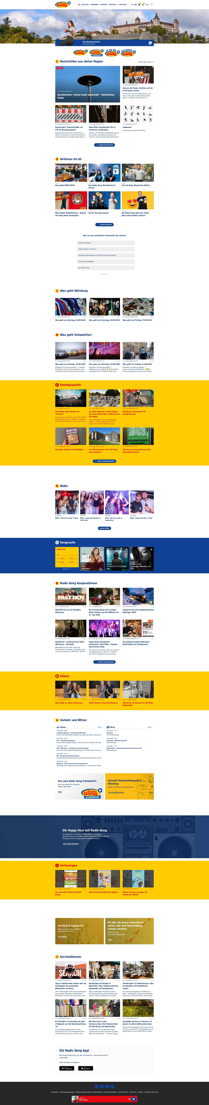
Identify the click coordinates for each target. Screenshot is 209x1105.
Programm (94, 4)
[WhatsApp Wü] (112, 1086)
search (152, 5)
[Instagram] (102, 1086)
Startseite (79, 5)
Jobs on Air (123, 4)
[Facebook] (97, 1086)
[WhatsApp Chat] (150, 43)
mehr (100, 727)
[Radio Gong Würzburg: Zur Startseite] (63, 4)
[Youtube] (107, 1086)
